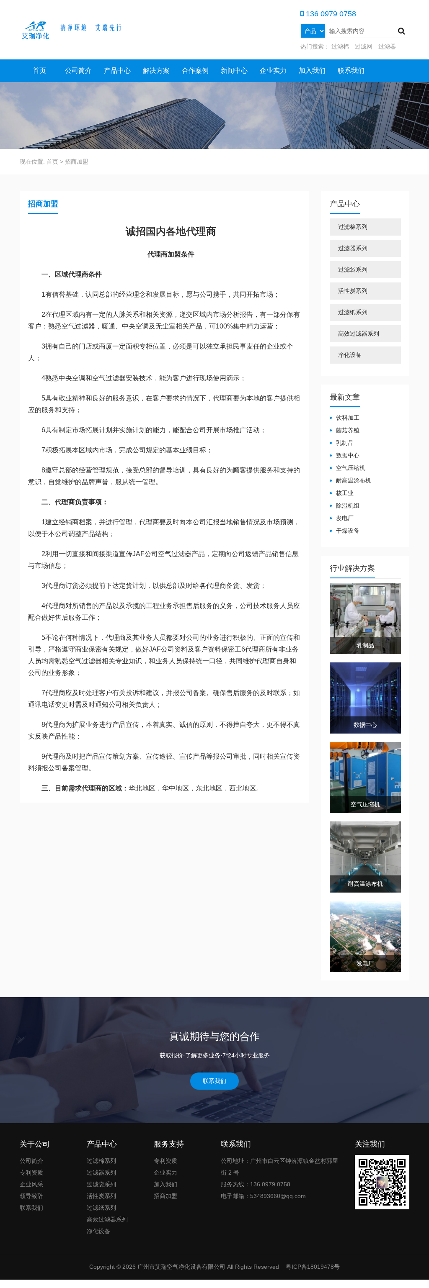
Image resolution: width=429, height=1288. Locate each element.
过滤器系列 (352, 248)
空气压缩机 (350, 467)
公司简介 (78, 70)
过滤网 (363, 46)
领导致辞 (31, 1196)
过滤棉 (340, 46)
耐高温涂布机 (353, 480)
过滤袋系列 (352, 269)
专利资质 (31, 1172)
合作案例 (195, 70)
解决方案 (156, 70)
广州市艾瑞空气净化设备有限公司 (181, 1266)
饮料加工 (347, 417)
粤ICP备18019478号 (312, 1266)
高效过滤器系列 (358, 333)
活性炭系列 (352, 290)
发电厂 (345, 518)
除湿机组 (347, 505)
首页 (39, 70)
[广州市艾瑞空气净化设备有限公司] (82, 29)
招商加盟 (165, 1196)
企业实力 (273, 70)
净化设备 (350, 355)
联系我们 (351, 70)
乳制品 (345, 442)
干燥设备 (347, 530)
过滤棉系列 (352, 226)
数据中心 (347, 455)
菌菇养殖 (347, 430)
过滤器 (387, 46)
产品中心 (117, 70)
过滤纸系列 (352, 312)
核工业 (345, 493)
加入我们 (312, 70)
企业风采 (31, 1184)
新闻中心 (234, 70)
